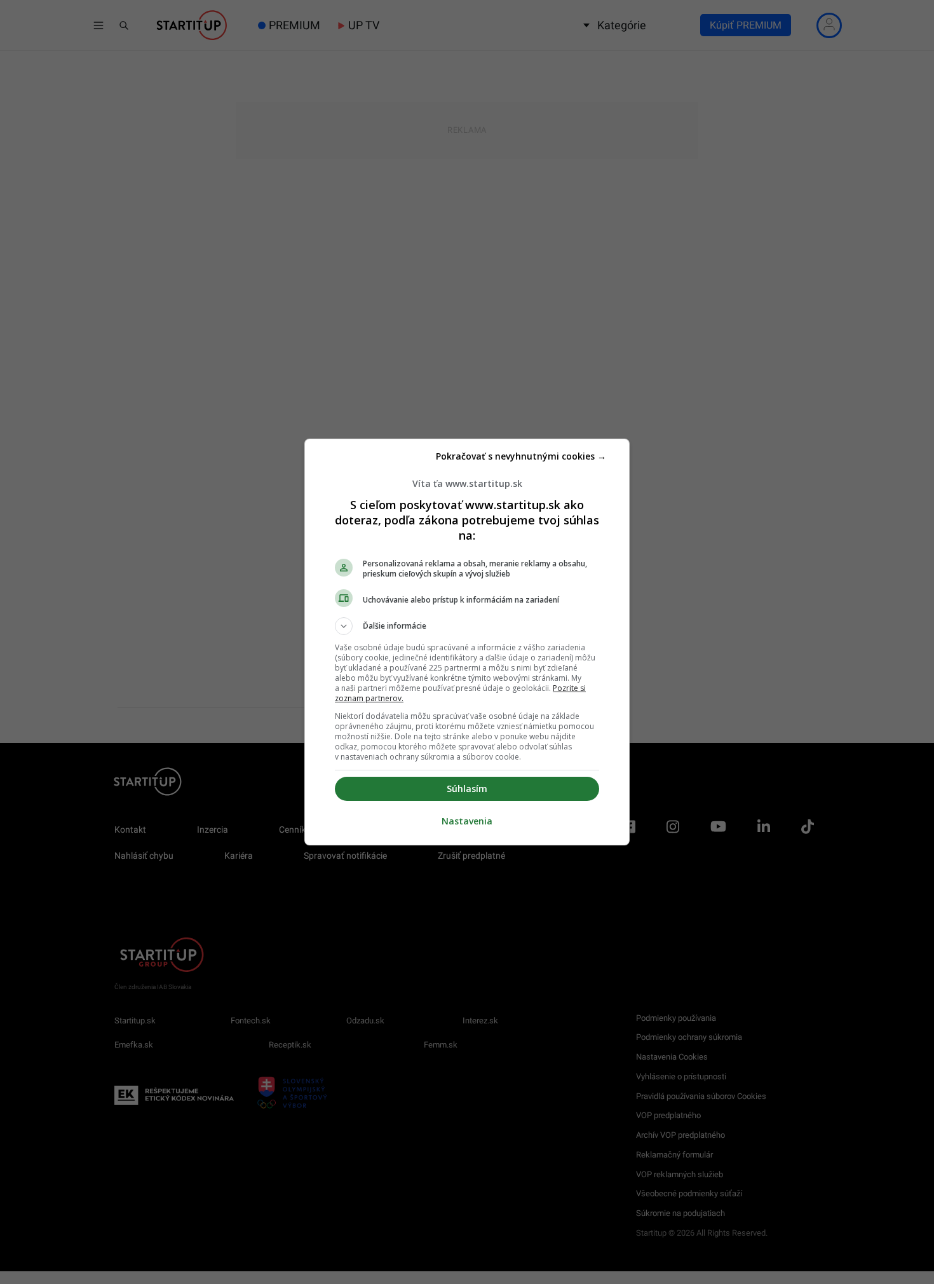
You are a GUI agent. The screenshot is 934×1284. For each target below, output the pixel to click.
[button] (467, 626)
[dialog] (467, 642)
